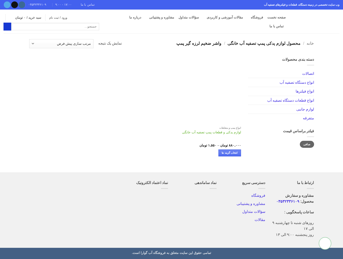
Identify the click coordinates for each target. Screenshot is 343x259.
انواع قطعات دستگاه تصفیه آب (290, 100)
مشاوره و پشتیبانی (161, 17)
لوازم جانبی (305, 109)
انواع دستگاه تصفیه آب (296, 82)
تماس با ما (277, 26)
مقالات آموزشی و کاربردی (225, 17)
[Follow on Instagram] (21, 4)
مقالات (260, 220)
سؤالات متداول (253, 212)
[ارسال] (7, 26)
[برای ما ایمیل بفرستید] (14, 4)
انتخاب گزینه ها (230, 152)
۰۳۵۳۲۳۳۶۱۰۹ (287, 201)
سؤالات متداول (188, 17)
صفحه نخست (276, 17)
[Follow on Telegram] (7, 4)
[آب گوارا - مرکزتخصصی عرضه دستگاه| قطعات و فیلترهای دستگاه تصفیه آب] (316, 21)
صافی (306, 144)
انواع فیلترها (304, 91)
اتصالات (308, 73)
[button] (25, 17)
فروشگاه (257, 17)
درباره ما (135, 17)
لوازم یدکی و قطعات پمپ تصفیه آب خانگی (211, 132)
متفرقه (308, 118)
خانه (310, 43)
